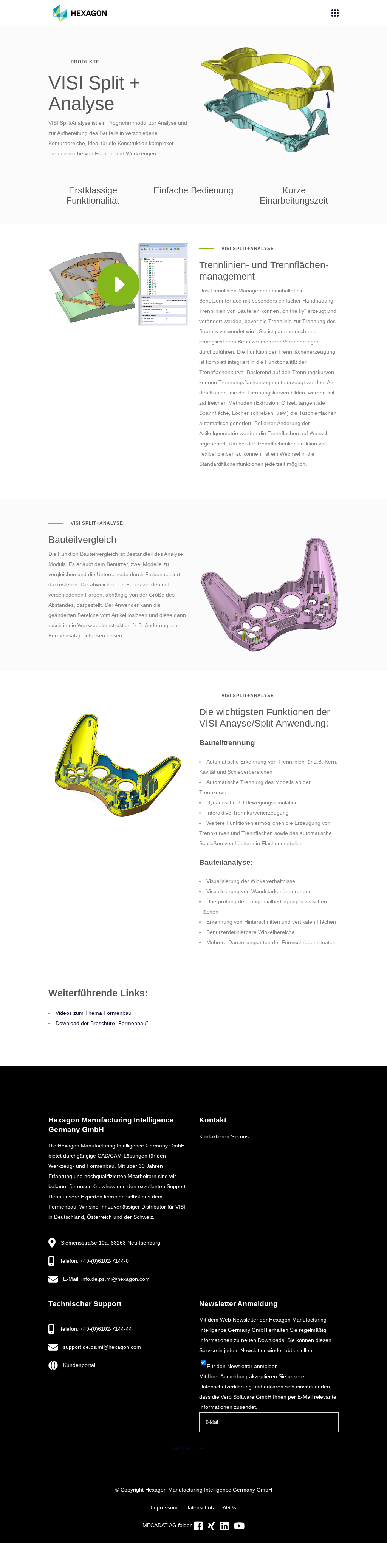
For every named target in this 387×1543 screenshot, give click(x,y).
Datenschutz (200, 1507)
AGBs (229, 1507)
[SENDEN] (211, 1439)
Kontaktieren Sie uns (224, 1136)
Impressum (164, 1507)
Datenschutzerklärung (225, 1387)
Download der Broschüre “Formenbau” (102, 1023)
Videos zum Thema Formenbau (94, 1013)
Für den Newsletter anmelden (242, 1366)
